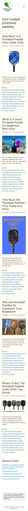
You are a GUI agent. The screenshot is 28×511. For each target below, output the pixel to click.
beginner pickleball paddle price (11, 92)
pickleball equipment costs (10, 365)
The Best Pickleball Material (10, 479)
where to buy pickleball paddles (14, 450)
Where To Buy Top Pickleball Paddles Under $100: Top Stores (13, 387)
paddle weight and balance (17, 363)
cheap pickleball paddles (9, 440)
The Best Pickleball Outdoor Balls (12, 473)
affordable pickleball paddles (13, 353)
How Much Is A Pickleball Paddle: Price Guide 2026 (13, 39)
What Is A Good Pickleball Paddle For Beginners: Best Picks (12, 124)
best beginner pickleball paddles (12, 172)
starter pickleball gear (15, 188)
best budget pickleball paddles (11, 275)
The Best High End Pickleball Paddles (13, 476)
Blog (5, 87)
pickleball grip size (12, 184)
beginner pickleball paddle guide (14, 90)
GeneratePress (14, 508)
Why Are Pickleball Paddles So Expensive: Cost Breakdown (13, 307)
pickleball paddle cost (12, 106)
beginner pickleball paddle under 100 (13, 434)
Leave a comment (9, 110)
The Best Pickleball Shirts (10, 471)
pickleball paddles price (9, 289)
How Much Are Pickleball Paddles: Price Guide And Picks (13, 204)
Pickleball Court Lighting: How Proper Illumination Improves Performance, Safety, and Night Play (13, 466)
